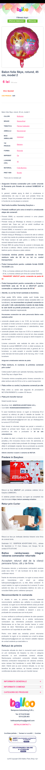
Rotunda (20, 151)
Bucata (19, 173)
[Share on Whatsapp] (41, 106)
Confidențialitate (10, 733)
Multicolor (20, 116)
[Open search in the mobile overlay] (36, 9)
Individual (20, 137)
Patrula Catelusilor (23, 126)
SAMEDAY (18, 346)
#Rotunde (32, 21)
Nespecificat (21, 121)
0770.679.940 (24, 714)
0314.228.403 (24, 716)
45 (18, 162)
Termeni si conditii (26, 733)
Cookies (38, 733)
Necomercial (21, 131)
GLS (25, 346)
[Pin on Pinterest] (37, 106)
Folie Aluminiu (22, 168)
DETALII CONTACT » (22, 724)
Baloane (20, 145)
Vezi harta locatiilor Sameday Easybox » (18, 205)
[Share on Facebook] (29, 106)
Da (18, 156)
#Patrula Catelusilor (16, 21)
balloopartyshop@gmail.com (17, 420)
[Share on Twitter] (33, 106)
